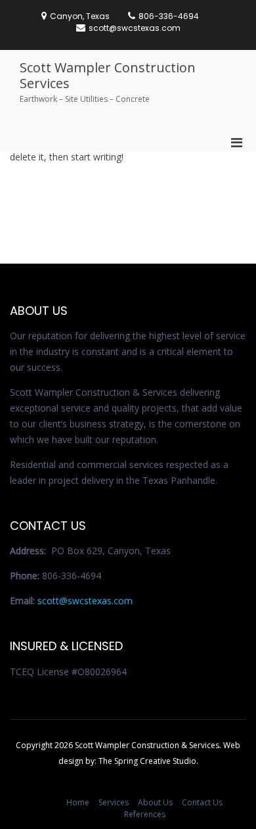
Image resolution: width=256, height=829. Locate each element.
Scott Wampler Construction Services (108, 75)
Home (77, 802)
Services (113, 802)
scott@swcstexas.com (85, 600)
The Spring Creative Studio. (148, 761)
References (144, 814)
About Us (155, 802)
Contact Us (202, 802)
